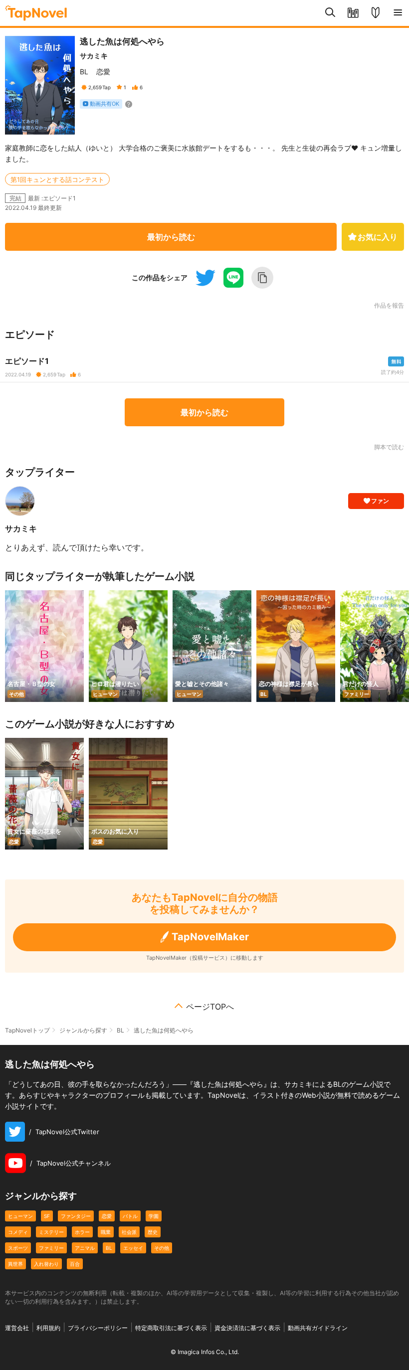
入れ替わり (46, 1264)
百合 (75, 1264)
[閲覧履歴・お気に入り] (353, 13)
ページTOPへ (210, 1007)
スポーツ (18, 1248)
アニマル (85, 1248)
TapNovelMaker (210, 937)
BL (84, 71)
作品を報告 (389, 306)
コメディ (18, 1232)
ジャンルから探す (83, 1030)
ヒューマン (20, 1216)
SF (47, 1216)
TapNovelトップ (27, 1030)
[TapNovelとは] (375, 13)
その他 (161, 1248)
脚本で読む (389, 447)
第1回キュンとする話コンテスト (57, 179)
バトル (130, 1216)
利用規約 (48, 1328)
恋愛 (103, 71)
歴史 (153, 1232)
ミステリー (51, 1232)
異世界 (15, 1264)
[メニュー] (398, 13)
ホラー (82, 1232)
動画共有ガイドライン (318, 1328)
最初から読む (171, 237)
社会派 (129, 1232)
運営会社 (17, 1328)
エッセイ (133, 1248)
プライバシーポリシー (98, 1328)
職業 (106, 1232)
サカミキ (94, 55)
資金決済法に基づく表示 (247, 1328)
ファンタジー (76, 1216)
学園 (154, 1216)
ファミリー (51, 1248)
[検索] (330, 13)
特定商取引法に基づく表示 (171, 1328)
